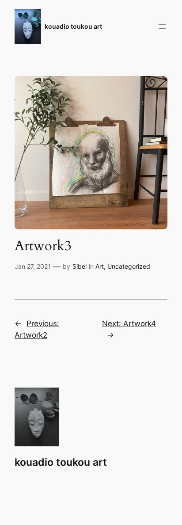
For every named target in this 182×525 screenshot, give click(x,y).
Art (99, 266)
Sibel (79, 266)
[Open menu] (162, 26)
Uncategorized (128, 266)
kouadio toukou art (73, 26)
